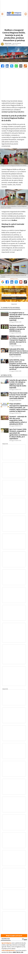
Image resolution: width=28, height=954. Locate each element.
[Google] (2, 282)
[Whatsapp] (16, 66)
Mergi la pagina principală (14, 935)
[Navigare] (2, 14)
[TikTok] (25, 282)
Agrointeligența (6, 943)
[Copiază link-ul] (25, 66)
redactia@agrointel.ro (9, 950)
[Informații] (25, 14)
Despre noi (6, 939)
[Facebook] (2, 66)
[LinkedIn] (7, 66)
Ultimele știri (6, 375)
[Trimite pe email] (20, 66)
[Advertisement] (14, 6)
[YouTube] (20, 282)
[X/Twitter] (16, 282)
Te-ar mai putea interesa (10, 308)
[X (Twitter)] (11, 66)
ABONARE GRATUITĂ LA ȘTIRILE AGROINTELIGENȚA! (14, 290)
